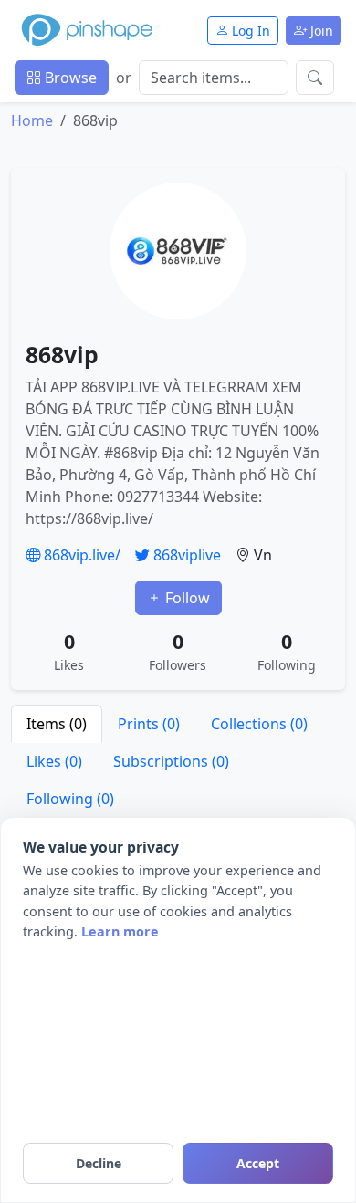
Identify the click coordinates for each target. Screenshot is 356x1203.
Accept (257, 1163)
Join (320, 30)
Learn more (120, 931)
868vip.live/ (80, 555)
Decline (98, 1163)
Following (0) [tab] (70, 799)
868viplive (185, 555)
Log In (249, 30)
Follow (186, 598)
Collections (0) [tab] (259, 724)
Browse (69, 78)
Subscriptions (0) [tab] (171, 761)
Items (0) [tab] (56, 724)
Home (32, 120)
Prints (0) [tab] (149, 724)
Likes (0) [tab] (54, 761)
